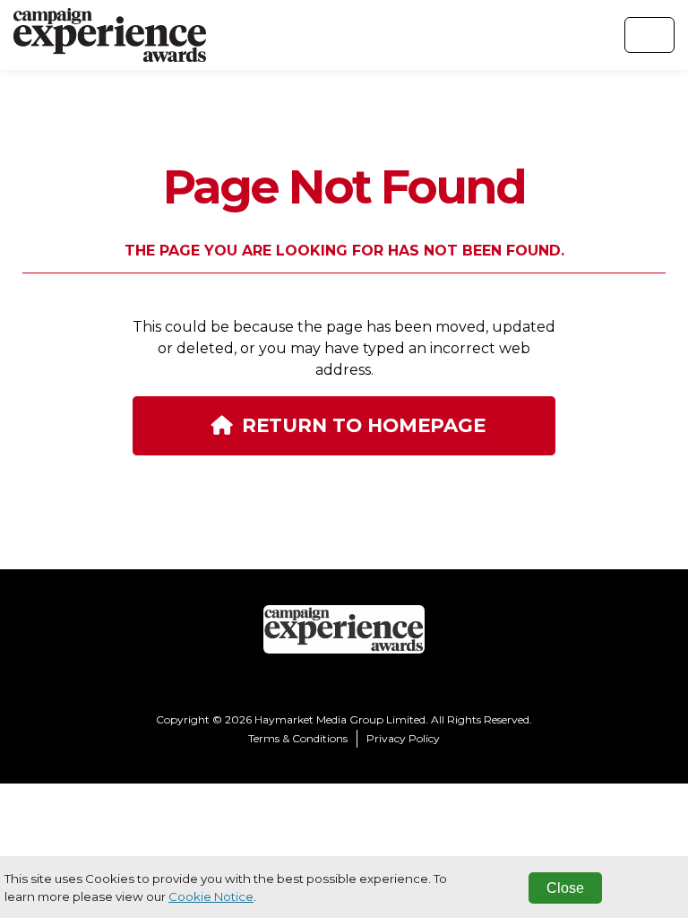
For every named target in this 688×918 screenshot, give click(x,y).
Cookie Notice (211, 896)
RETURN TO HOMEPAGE (364, 425)
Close (565, 888)
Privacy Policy (403, 738)
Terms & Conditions (298, 738)
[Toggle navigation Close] (649, 35)
